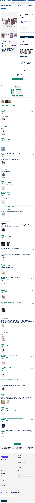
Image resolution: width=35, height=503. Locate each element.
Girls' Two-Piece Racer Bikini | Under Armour (9, 329)
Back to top (17, 451)
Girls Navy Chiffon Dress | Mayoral (8, 218)
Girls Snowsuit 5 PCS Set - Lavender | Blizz (26, 59)
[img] (17, 86)
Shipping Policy (20, 460)
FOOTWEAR (3, 482)
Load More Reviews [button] (17, 443)
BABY (2, 475)
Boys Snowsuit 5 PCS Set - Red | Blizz (26, 62)
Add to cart (29, 34)
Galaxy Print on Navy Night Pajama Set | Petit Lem (10, 379)
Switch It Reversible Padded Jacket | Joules (9, 166)
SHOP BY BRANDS (4, 487)
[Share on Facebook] (24, 70)
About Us (19, 457)
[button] (33, 3)
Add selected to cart (23, 56)
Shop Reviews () (12, 105)
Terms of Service (20, 467)
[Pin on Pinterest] (26, 70)
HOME (2, 5)
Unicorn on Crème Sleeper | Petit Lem (8, 192)
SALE (2, 483)
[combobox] (20, 3)
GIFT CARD (6, 7)
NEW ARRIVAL (6, 5)
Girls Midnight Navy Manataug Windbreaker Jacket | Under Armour (13, 418)
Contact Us (19, 465)
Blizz (20, 13)
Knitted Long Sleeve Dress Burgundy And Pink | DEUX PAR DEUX (12, 123)
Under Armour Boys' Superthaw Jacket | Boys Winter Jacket (12, 302)
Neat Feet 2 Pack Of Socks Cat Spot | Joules (9, 206)
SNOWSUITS (3, 480)
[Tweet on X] (23, 70)
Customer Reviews (4, 85)
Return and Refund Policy (22, 462)
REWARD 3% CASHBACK (20, 7)
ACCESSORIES (3, 478)
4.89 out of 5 (20, 86)
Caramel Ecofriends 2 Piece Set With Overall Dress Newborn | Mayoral (13, 262)
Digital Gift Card (5, 110)
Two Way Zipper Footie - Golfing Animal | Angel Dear (11, 315)
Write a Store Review (17, 95)
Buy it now (26, 37)
